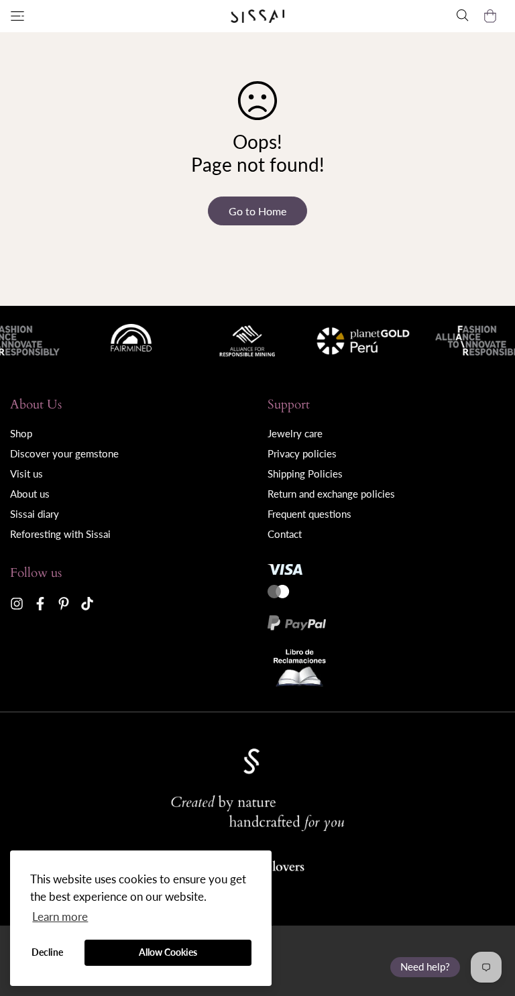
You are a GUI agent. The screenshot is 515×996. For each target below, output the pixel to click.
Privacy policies (302, 453)
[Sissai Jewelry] (257, 16)
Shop (21, 433)
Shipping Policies (305, 473)
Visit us (26, 473)
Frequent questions (309, 514)
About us (30, 494)
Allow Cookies (168, 952)
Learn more (60, 916)
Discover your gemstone (64, 453)
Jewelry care (295, 433)
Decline (47, 952)
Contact (285, 534)
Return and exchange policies (331, 494)
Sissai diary (34, 514)
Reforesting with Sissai (60, 534)
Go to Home (257, 211)
